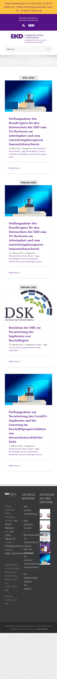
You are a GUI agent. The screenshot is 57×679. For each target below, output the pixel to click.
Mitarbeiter (24, 154)
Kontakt (22, 18)
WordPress (43, 629)
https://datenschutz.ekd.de (19, 553)
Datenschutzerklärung (28, 20)
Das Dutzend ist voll (28, 524)
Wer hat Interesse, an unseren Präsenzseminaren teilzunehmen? (28, 558)
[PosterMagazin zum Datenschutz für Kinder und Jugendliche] (45, 548)
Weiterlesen (14, 168)
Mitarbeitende (39, 148)
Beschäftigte (31, 151)
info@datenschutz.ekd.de (18, 546)
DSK (39, 347)
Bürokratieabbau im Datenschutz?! (28, 538)
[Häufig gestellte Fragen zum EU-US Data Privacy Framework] (45, 525)
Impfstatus (13, 154)
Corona (41, 151)
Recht (17, 151)
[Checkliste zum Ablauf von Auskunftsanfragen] (45, 559)
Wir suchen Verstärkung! (28, 510)
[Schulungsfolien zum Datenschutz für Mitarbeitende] (45, 536)
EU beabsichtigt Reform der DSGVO (28, 581)
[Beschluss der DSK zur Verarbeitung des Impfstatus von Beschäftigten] (28, 305)
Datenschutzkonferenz (26, 347)
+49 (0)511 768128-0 (11, 524)
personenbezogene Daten (30, 261)
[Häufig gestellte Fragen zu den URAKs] (45, 514)
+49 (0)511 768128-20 (10, 535)
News (11, 151)
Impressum (32, 18)
